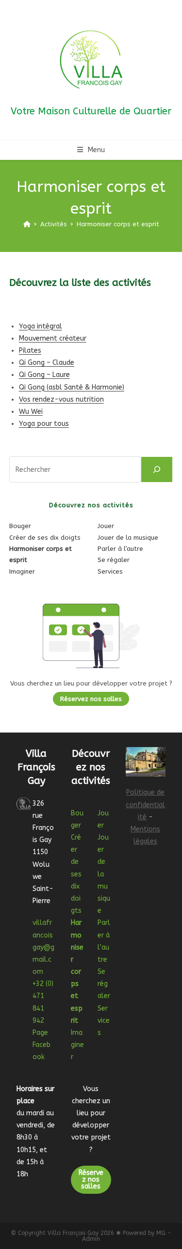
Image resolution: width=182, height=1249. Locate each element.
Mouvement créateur (52, 338)
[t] (157, 469)
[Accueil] (27, 224)
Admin (91, 1238)
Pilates (30, 350)
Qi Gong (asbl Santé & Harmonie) (71, 387)
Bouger (20, 526)
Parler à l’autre (120, 548)
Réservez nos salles (91, 699)
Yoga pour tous (44, 424)
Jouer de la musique (128, 537)
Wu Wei (31, 411)
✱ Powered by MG (140, 1233)
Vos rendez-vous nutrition (61, 399)
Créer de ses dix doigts (45, 537)
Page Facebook (41, 1045)
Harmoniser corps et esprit (118, 224)
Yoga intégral (40, 326)
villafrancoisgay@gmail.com (43, 947)
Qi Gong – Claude (46, 363)
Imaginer (22, 571)
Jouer (106, 526)
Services (110, 571)
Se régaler (114, 559)
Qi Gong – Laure (44, 375)
